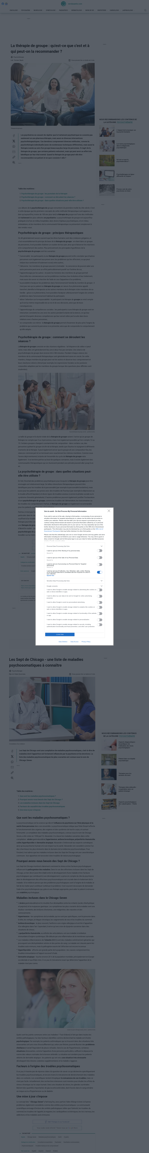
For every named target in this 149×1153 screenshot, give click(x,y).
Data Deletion (63, 641)
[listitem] (74, 546)
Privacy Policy (86, 641)
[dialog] (74, 576)
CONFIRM (60, 634)
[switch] (99, 550)
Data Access (74, 641)
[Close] (109, 511)
